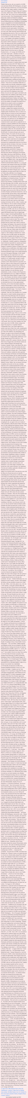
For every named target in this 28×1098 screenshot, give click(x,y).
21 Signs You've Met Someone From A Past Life (12, 1088)
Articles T (7, 1095)
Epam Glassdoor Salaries (12, 1093)
